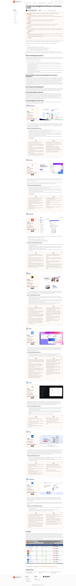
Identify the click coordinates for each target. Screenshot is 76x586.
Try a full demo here (31, 138)
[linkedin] (40, 10)
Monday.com (16, 11)
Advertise (35, 578)
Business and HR (36, 566)
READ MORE (29, 17)
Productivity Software (29, 566)
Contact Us (27, 578)
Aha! (30, 432)
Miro (15, 16)
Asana (15, 19)
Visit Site (32, 120)
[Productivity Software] (17, 1)
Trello (30, 328)
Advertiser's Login (37, 579)
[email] (39, 10)
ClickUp (15, 13)
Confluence (16, 22)
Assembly (15, 14)
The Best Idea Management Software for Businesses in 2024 (48, 566)
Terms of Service (28, 581)
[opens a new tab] (51, 114)
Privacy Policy (28, 579)
